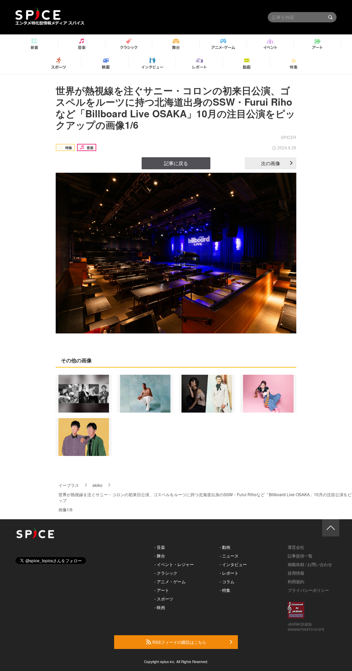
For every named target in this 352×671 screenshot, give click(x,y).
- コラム (227, 581)
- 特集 (225, 590)
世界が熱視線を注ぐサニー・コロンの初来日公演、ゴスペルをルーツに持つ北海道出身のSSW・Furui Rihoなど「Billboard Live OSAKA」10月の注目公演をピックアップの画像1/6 (175, 107)
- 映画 (159, 607)
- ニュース (229, 555)
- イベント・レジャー (174, 564)
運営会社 (296, 547)
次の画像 (270, 163)
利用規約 (296, 581)
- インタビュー (233, 564)
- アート (161, 590)
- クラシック (165, 573)
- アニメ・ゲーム (170, 581)
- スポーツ (163, 598)
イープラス (68, 485)
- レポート (229, 573)
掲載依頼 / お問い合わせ (310, 564)
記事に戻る (176, 163)
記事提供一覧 (300, 555)
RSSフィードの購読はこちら (178, 642)
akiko (97, 485)
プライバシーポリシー (308, 590)
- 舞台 (159, 555)
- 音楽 (159, 547)
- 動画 (225, 547)
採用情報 (296, 573)
